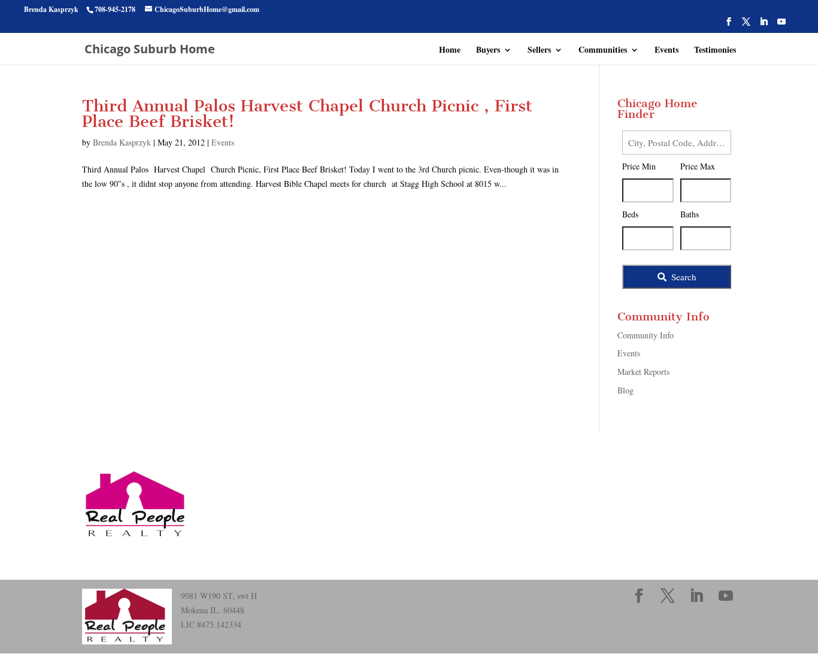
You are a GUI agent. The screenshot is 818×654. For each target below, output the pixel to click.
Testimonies (715, 51)
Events (666, 51)
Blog (625, 390)
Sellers (539, 51)
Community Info (645, 335)
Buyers (488, 51)
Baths (689, 214)
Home (449, 51)
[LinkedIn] (763, 25)
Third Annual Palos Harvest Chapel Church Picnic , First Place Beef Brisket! (307, 113)
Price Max (697, 166)
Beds (630, 214)
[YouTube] (781, 25)
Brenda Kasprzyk (122, 142)
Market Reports (643, 371)
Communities (602, 51)
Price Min (639, 166)
